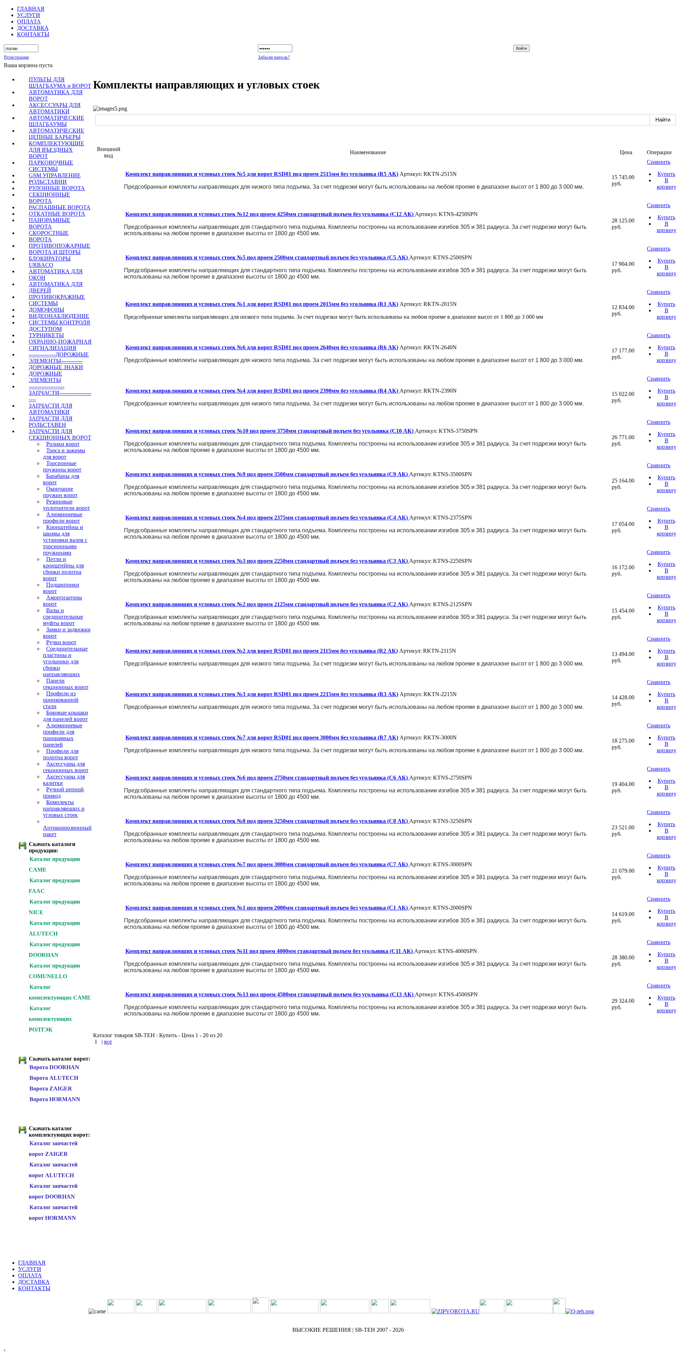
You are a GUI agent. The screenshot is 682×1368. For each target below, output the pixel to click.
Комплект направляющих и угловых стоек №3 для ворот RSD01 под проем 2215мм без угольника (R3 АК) (261, 694)
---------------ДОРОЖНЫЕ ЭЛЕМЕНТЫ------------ (59, 357)
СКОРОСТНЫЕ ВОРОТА (49, 236)
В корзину (666, 183)
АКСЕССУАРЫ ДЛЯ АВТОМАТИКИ (55, 108)
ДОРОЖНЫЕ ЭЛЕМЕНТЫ (45, 377)
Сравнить (658, 162)
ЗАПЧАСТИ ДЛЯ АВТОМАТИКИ (50, 409)
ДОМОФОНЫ (46, 310)
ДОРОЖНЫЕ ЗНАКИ (56, 367)
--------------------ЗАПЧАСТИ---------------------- (60, 392)
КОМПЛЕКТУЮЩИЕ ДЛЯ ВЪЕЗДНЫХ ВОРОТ (56, 149)
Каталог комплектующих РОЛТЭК (50, 1019)
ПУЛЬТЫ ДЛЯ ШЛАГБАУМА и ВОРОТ (60, 82)
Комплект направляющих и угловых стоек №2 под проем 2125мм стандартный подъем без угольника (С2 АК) (267, 604)
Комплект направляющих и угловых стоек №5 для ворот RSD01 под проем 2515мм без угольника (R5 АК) (261, 174)
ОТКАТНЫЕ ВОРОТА (57, 214)
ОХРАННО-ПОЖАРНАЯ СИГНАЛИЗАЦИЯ (60, 345)
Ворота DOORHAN (54, 1067)
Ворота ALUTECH (53, 1078)
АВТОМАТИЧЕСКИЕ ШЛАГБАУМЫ (56, 121)
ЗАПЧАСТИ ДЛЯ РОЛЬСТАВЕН (50, 421)
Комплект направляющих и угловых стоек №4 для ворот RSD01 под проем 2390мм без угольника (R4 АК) (262, 391)
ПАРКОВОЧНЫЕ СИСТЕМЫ (51, 166)
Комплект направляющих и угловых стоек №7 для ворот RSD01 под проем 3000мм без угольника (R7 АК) (261, 737)
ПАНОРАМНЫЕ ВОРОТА (49, 223)
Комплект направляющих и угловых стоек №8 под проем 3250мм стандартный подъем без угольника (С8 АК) (267, 821)
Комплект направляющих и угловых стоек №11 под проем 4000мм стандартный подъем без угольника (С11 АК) (269, 951)
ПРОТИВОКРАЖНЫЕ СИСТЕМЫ (57, 300)
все (108, 1042)
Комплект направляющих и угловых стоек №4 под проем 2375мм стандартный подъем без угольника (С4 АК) (267, 518)
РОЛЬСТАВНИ (48, 182)
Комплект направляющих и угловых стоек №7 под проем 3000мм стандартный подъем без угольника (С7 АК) (267, 864)
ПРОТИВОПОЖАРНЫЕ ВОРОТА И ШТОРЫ (59, 249)
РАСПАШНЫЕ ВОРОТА (60, 207)
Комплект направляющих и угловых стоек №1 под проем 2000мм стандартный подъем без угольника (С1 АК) (267, 908)
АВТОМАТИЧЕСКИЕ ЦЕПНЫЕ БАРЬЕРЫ (56, 134)
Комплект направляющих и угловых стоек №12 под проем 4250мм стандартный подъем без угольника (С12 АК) (270, 214)
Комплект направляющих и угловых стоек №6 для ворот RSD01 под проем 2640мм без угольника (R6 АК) (261, 347)
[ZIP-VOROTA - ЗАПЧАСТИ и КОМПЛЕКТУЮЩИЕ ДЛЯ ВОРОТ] (456, 1311)
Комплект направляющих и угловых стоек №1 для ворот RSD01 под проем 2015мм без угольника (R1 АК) (261, 304)
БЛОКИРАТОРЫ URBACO (50, 261)
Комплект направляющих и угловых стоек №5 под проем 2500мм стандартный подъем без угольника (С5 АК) (267, 257)
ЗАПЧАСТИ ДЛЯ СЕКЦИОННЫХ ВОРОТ (60, 434)
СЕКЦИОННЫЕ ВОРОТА (49, 198)
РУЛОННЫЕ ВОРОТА (57, 188)
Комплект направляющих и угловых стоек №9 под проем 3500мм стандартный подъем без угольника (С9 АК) (267, 474)
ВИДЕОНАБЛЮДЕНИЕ (59, 316)
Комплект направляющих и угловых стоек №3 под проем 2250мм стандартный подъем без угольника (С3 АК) (267, 561)
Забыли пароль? (274, 57)
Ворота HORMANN (54, 1099)
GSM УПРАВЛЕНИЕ (55, 175)
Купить (666, 174)
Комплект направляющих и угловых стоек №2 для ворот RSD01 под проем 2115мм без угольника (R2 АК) (261, 651)
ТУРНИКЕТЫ (46, 335)
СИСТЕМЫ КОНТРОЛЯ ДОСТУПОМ (59, 325)
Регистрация (16, 57)
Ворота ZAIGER (50, 1089)
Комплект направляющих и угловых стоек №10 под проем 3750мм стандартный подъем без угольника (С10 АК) (270, 431)
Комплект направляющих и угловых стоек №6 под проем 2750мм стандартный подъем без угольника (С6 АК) (267, 778)
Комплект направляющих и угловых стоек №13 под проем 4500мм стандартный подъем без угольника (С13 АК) (270, 994)
